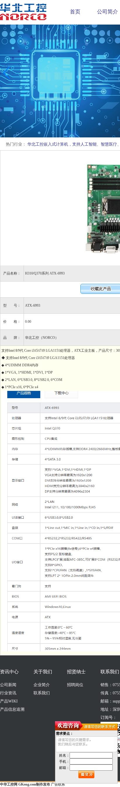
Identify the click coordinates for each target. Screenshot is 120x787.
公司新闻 (8, 685)
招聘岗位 (75, 685)
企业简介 (41, 685)
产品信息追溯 (12, 709)
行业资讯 (8, 693)
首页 (75, 12)
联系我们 (41, 693)
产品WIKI (9, 701)
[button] (7, 72)
